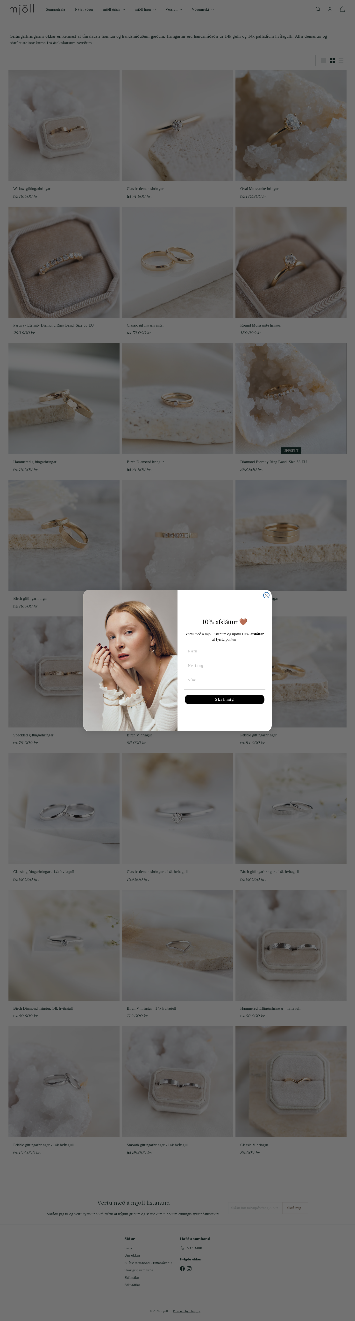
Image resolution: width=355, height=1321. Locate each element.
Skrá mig (224, 699)
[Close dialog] (266, 595)
